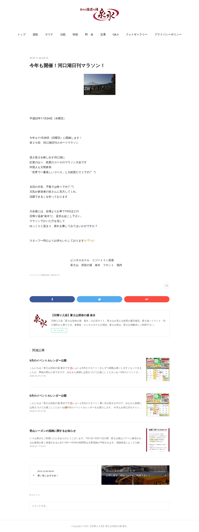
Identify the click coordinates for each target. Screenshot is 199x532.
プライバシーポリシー (168, 34)
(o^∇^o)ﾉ (89, 240)
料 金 (89, 34)
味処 (75, 34)
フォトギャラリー (137, 34)
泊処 (63, 34)
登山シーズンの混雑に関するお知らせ (53, 431)
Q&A (116, 34)
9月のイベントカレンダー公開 (48, 360)
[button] (21, 34)
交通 (103, 34)
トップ (21, 34)
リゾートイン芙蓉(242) (40, 275)
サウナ (49, 34)
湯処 (35, 34)
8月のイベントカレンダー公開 (48, 395)
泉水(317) (55, 275)
